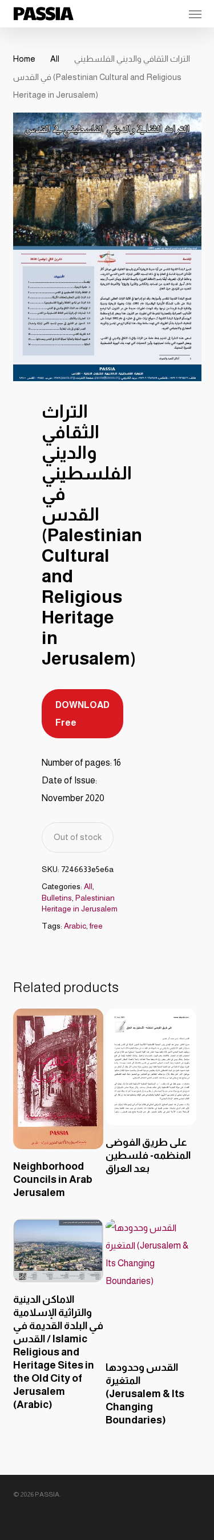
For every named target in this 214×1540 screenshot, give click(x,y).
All (54, 58)
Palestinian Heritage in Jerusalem (80, 903)
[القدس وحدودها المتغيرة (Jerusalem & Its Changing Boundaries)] (151, 1284)
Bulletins (57, 897)
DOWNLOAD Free (82, 713)
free (96, 925)
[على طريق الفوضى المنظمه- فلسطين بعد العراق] (151, 1067)
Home (24, 58)
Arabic (75, 925)
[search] (150, 14)
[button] (195, 13)
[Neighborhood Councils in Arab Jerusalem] (58, 1079)
